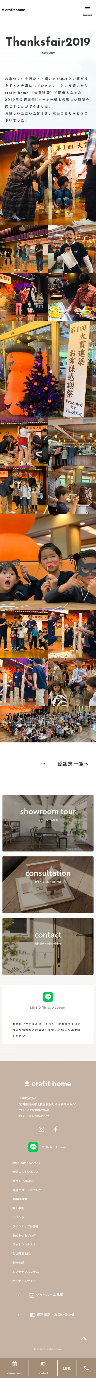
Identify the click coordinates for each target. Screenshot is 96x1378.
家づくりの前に (22, 1181)
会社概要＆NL (21, 1253)
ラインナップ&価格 (25, 1226)
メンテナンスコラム (25, 1272)
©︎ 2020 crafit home (48, 1349)
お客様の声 (19, 1199)
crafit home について (26, 1163)
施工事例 (18, 1208)
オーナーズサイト (24, 1281)
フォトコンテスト (24, 1244)
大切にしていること (25, 1172)
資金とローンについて (27, 1190)
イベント (18, 1217)
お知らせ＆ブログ (24, 1235)
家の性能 (18, 1263)
